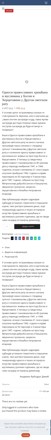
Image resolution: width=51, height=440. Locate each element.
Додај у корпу (28, 226)
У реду (26, 435)
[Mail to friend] (27, 238)
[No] (47, 429)
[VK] (20, 238)
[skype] (38, 238)
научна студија (21, 234)
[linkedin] (31, 238)
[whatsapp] (35, 238)
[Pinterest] (23, 238)
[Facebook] (16, 238)
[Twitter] (12, 238)
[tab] (7, 247)
